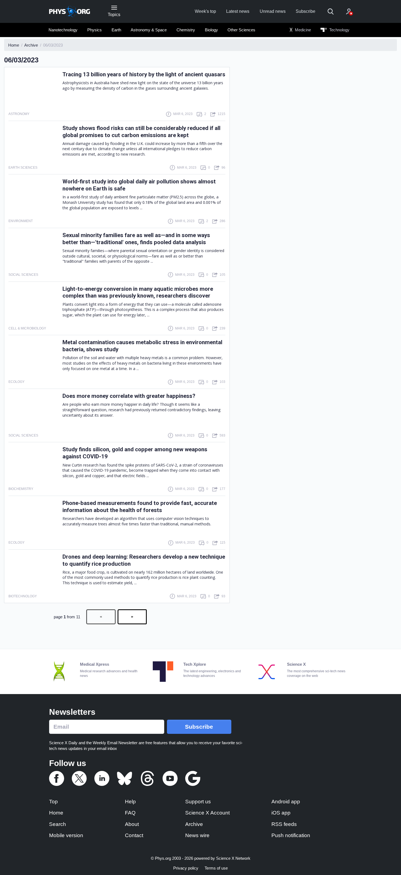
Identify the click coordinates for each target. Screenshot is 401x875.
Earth (116, 30)
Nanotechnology (63, 30)
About (132, 824)
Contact (134, 835)
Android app (285, 801)
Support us (198, 801)
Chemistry (185, 30)
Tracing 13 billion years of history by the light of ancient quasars (143, 74)
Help (130, 801)
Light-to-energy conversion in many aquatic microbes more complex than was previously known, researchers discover (137, 292)
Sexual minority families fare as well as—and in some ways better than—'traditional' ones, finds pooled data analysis (136, 239)
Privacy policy (185, 868)
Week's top (205, 11)
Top (53, 801)
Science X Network (233, 858)
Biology (211, 30)
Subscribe (305, 11)
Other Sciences (241, 30)
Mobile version (66, 835)
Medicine (302, 30)
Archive (194, 824)
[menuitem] (63, 30)
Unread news (273, 11)
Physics (94, 30)
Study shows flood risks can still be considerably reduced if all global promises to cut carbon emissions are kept (141, 131)
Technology (338, 30)
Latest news (237, 11)
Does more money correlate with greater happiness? (128, 396)
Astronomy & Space (149, 30)
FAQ (130, 813)
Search (57, 824)
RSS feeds (284, 824)
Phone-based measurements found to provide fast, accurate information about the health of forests (139, 506)
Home (56, 813)
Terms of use (216, 868)
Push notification (290, 835)
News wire (197, 835)
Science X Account (207, 813)
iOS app (281, 813)
